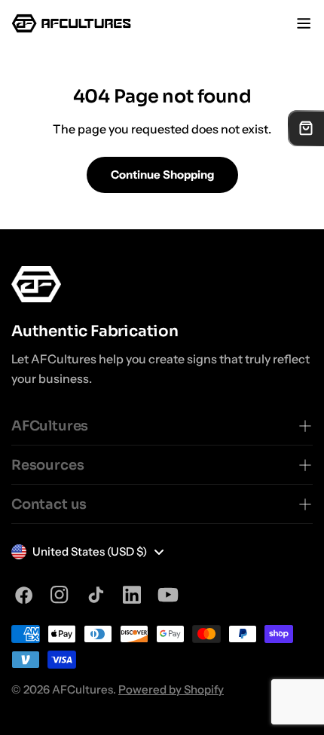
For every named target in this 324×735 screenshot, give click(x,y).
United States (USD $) (89, 551)
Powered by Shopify (171, 689)
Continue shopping (162, 174)
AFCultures (82, 689)
